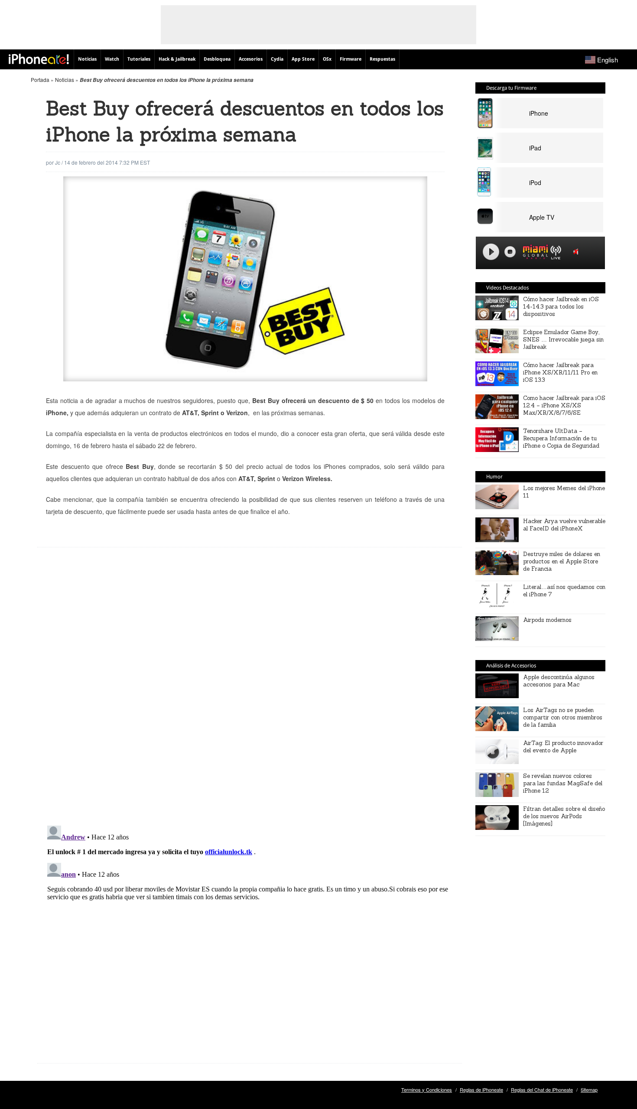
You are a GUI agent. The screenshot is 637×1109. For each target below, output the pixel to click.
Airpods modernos (547, 620)
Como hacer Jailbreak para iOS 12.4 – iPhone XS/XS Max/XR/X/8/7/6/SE (564, 405)
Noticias (87, 59)
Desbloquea (217, 59)
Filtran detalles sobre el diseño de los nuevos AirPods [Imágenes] (564, 816)
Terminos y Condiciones (426, 1089)
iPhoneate (39, 59)
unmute (577, 251)
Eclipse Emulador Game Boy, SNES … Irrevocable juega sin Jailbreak (563, 339)
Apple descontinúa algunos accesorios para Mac (559, 680)
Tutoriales (138, 59)
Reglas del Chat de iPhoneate (542, 1089)
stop (510, 252)
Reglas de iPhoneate (481, 1089)
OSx (327, 59)
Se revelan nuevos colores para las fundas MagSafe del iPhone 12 (562, 783)
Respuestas (382, 59)
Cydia (277, 59)
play (491, 251)
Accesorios (251, 59)
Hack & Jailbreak (177, 59)
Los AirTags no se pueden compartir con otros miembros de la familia (562, 717)
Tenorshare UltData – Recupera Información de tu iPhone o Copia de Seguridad (561, 438)
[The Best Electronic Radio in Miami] (533, 253)
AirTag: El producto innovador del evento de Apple (563, 746)
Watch (112, 59)
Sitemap (589, 1089)
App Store (303, 59)
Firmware (350, 59)
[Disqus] (249, 693)
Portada (40, 79)
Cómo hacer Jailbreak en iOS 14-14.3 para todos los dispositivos (561, 307)
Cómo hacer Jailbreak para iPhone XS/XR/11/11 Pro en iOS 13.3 (560, 372)
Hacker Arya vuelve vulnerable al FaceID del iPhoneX (564, 524)
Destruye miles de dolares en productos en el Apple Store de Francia (561, 561)
